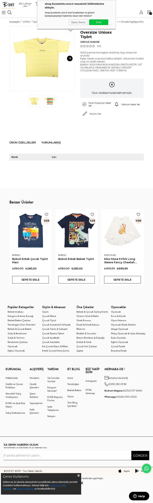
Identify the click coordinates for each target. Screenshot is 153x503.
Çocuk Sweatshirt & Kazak (56, 324)
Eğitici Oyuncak (16, 350)
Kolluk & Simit (83, 342)
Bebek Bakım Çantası (19, 320)
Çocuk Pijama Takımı (53, 333)
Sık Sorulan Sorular (53, 379)
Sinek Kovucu (83, 320)
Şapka (79, 350)
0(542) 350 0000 (120, 396)
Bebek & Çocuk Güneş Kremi (92, 311)
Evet (98, 22)
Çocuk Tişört (49, 320)
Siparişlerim (36, 403)
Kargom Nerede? (52, 389)
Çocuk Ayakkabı (51, 337)
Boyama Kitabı (119, 350)
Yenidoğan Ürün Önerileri (21, 324)
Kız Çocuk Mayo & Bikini (55, 346)
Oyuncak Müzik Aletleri (123, 324)
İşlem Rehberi (34, 395)
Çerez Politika (23, 488)
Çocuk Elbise (49, 316)
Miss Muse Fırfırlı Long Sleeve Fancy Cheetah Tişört (119, 260)
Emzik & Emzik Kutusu (87, 324)
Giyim (45, 311)
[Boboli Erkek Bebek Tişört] (76, 230)
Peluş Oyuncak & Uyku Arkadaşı (128, 333)
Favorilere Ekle (46, 214)
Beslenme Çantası (18, 342)
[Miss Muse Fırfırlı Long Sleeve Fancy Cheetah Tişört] (122, 230)
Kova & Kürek (118, 316)
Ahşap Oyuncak (119, 329)
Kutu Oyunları (118, 337)
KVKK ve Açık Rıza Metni (15, 404)
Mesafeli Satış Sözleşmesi (13, 395)
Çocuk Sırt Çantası (86, 346)
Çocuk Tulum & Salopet (55, 329)
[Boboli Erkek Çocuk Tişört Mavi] (30, 230)
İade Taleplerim (53, 408)
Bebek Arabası (15, 311)
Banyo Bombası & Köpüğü (90, 337)
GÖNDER (140, 455)
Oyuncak (12, 346)
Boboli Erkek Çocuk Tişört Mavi (30, 260)
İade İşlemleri (34, 411)
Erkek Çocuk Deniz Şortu (55, 350)
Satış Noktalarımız (15, 412)
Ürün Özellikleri (22, 142)
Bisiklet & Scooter (86, 333)
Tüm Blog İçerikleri (72, 404)
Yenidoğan (73, 384)
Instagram (91, 380)
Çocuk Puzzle (118, 346)
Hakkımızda (12, 377)
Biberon (80, 329)
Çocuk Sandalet (51, 342)
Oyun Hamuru (118, 320)
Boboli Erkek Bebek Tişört (76, 259)
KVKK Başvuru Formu (55, 398)
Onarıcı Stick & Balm (87, 316)
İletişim (51, 416)
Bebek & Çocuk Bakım (20, 329)
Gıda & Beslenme (17, 333)
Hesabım (34, 377)
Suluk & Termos (16, 337)
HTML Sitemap (90, 391)
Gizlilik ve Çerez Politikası (14, 385)
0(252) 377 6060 (123, 390)
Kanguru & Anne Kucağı (20, 316)
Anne (70, 377)
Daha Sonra (78, 22)
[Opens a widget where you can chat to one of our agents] (139, 496)
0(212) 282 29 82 (117, 384)
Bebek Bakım (74, 390)
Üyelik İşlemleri (34, 385)
